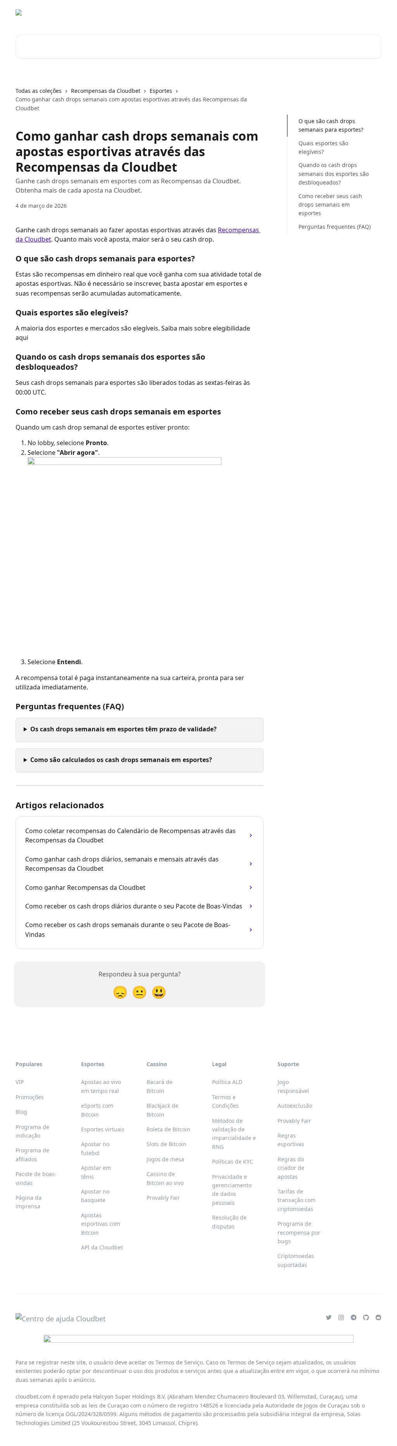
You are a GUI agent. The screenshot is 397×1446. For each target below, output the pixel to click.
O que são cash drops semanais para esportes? (331, 125)
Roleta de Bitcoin (168, 1129)
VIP (20, 1082)
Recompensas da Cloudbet (105, 90)
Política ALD (227, 1082)
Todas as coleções (39, 90)
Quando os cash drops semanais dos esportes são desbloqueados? (334, 173)
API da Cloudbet (102, 1247)
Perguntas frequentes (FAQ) (335, 226)
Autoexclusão (295, 1105)
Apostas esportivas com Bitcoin (100, 1223)
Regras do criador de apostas (291, 1167)
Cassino (231, 12)
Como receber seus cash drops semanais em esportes (330, 204)
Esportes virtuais (102, 1129)
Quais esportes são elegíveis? (323, 147)
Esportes (262, 12)
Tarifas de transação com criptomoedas (297, 1200)
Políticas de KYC (232, 1161)
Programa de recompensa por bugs (299, 1232)
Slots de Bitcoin (166, 1144)
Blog (21, 1111)
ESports (293, 12)
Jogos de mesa (165, 1159)
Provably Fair (163, 1197)
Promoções (30, 1097)
